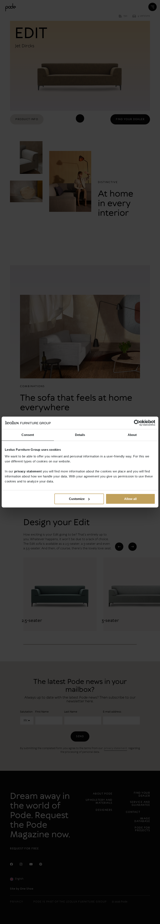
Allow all (130, 499)
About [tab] (132, 435)
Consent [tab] (27, 435)
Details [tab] (80, 435)
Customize (77, 499)
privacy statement (28, 471)
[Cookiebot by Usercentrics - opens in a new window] (137, 423)
